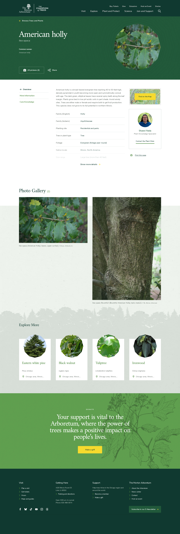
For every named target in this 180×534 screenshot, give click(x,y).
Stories (158, 6)
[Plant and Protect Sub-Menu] (121, 11)
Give (124, 6)
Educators (133, 6)
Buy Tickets (114, 6)
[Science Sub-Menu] (133, 11)
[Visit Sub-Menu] (87, 11)
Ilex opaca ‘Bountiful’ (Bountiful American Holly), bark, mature (116, 303)
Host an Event (146, 6)
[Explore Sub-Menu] (99, 11)
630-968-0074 (66, 503)
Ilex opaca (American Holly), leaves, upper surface (38, 246)
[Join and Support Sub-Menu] (155, 11)
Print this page (140, 155)
